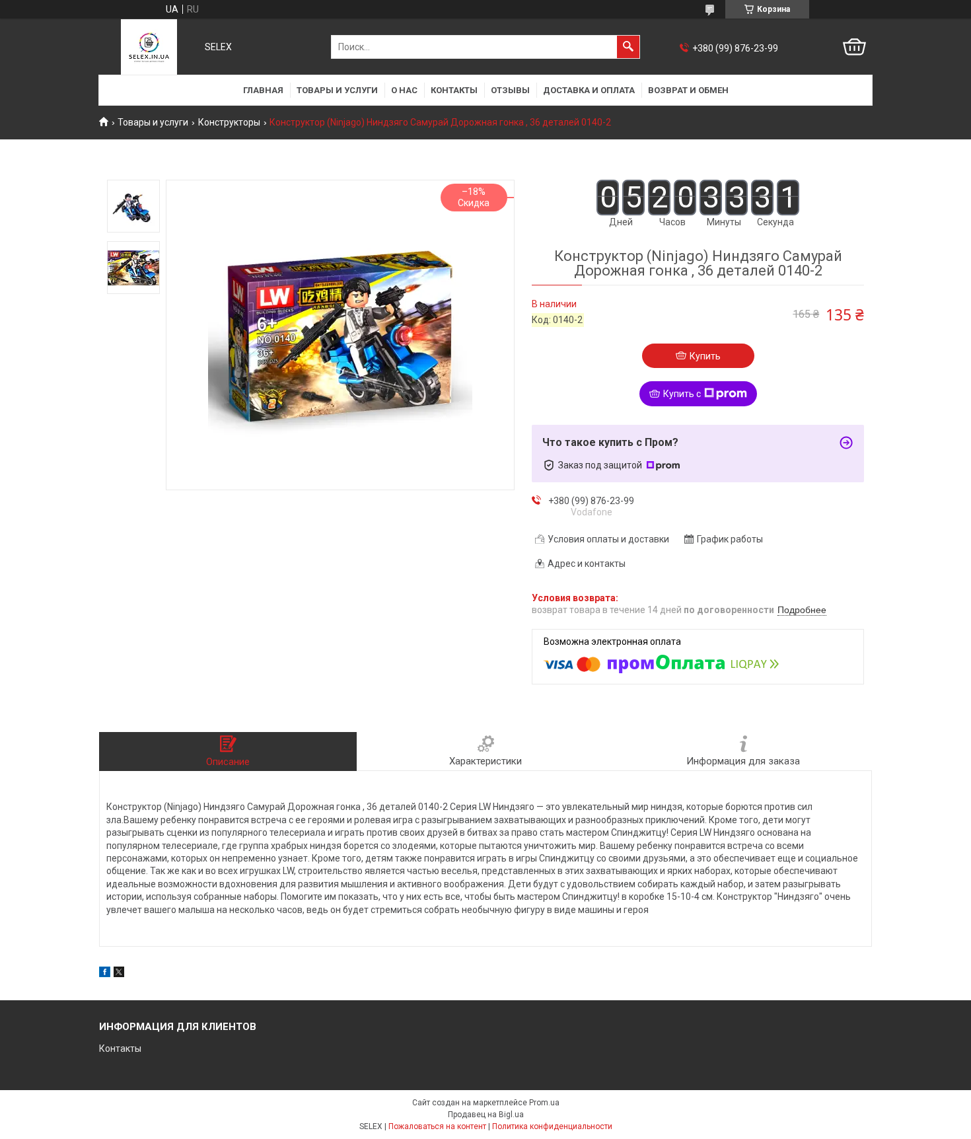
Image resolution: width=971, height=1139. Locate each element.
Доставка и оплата (589, 90)
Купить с (682, 393)
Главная (263, 90)
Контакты (454, 90)
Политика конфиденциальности (552, 1126)
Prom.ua (544, 1102)
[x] (119, 974)
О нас (404, 90)
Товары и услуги (337, 90)
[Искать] (628, 47)
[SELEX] (149, 46)
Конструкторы (229, 122)
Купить (705, 356)
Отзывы (510, 90)
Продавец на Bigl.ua (486, 1114)
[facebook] (104, 974)
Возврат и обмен (688, 90)
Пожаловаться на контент (437, 1126)
